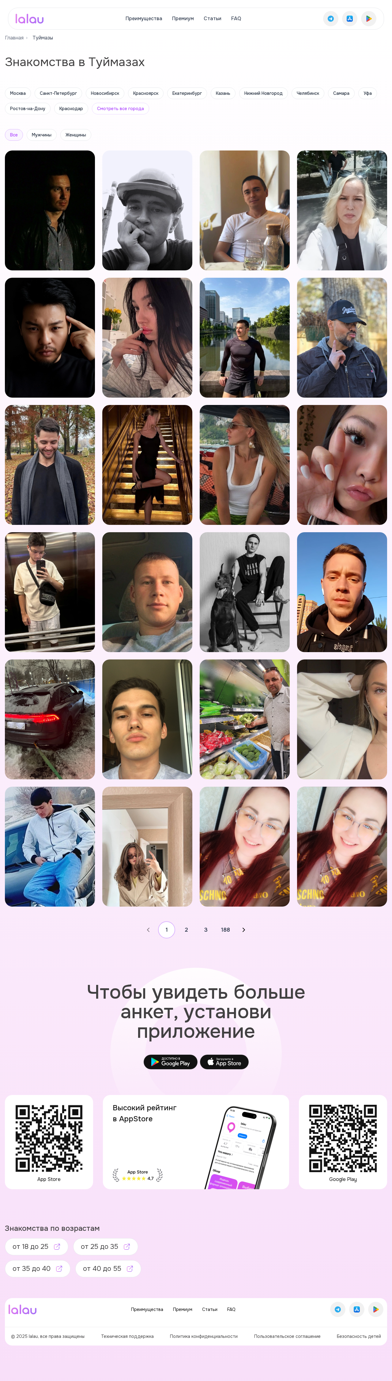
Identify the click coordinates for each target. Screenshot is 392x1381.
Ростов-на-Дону (27, 108)
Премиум (183, 18)
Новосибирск (105, 93)
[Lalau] (29, 19)
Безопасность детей (359, 1336)
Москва (18, 93)
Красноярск (145, 93)
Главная (14, 38)
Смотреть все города (120, 108)
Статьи (212, 18)
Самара (341, 93)
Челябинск (308, 93)
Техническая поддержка (127, 1336)
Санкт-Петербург (58, 93)
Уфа (368, 93)
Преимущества (144, 18)
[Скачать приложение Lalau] (330, 18)
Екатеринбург (187, 93)
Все (14, 135)
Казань (223, 93)
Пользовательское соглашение (287, 1336)
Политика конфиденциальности (204, 1336)
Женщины (76, 135)
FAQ (236, 18)
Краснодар (71, 108)
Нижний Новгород (263, 93)
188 (225, 929)
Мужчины (41, 135)
